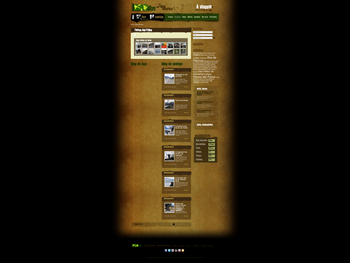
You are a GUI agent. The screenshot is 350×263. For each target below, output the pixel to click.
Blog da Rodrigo (164, 246)
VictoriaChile (204, 80)
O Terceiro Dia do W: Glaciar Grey (204, 111)
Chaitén (196, 55)
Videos (190, 17)
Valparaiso (196, 80)
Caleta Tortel (202, 53)
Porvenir (213, 64)
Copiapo (196, 58)
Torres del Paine (204, 77)
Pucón (195, 66)
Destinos (177, 17)
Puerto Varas (212, 68)
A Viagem (196, 245)
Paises (170, 17)
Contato (210, 245)
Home (132, 24)
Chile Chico (204, 55)
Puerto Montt (202, 66)
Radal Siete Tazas (209, 69)
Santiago (207, 74)
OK (214, 38)
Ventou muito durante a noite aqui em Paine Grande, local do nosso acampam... (205, 115)
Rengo (195, 72)
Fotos (184, 17)
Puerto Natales (211, 66)
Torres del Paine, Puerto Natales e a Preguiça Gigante (205, 93)
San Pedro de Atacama (203, 72)
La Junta (196, 63)
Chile (166, 86)
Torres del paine (139, 24)
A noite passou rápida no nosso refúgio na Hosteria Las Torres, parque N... (205, 106)
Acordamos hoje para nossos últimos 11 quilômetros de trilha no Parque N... (205, 97)
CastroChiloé (211, 53)
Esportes (197, 17)
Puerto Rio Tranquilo (200, 68)
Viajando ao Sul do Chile (181, 75)
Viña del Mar (204, 82)
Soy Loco (205, 17)
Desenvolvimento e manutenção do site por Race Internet (189, 258)
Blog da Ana (150, 246)
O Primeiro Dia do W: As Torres (205, 102)
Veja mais (186, 86)
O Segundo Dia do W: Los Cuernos (181, 153)
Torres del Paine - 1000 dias (152, 7)
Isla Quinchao (214, 61)
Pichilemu (201, 64)
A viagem (203, 8)
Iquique (206, 61)
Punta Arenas (198, 69)
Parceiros (213, 17)
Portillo (207, 64)
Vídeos (175, 245)
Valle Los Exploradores (206, 79)
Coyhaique (203, 58)
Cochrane (211, 55)
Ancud (195, 53)
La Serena (202, 63)
